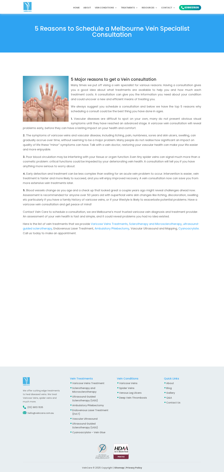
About (87, 8)
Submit (115, 345)
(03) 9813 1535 (35, 407)
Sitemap (119, 467)
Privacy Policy (134, 467)
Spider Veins (126, 388)
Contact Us (173, 402)
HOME (76, 8)
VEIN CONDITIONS (104, 8)
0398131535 (191, 7)
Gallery (170, 393)
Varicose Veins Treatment (88, 383)
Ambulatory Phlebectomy (112, 228)
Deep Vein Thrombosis (133, 397)
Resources (148, 8)
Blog (169, 388)
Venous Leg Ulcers (130, 393)
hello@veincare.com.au (40, 413)
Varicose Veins (128, 383)
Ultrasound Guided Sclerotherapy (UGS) (85, 398)
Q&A (169, 397)
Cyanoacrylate (188, 228)
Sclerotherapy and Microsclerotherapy (155, 224)
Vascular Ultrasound (85, 419)
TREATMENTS (128, 8)
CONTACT (166, 8)
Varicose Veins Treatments (109, 224)
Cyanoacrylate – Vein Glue (88, 432)
